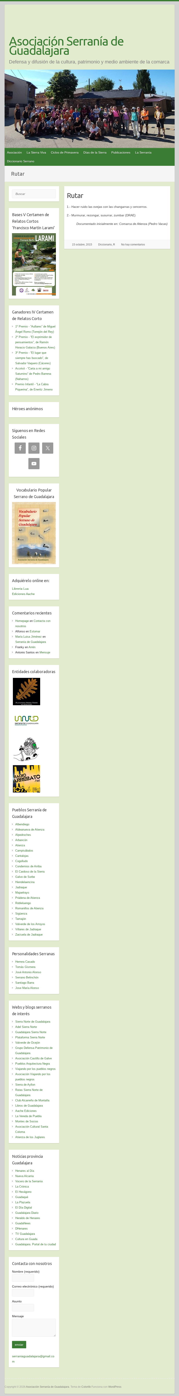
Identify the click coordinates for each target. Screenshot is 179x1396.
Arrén (32, 647)
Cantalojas (22, 855)
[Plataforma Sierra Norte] (26, 680)
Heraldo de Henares (27, 1218)
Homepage (22, 621)
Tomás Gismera (25, 967)
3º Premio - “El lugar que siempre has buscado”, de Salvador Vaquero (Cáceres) (33, 358)
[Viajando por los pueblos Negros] (26, 738)
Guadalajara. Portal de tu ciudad (35, 1244)
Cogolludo (21, 861)
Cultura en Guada (26, 1239)
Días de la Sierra (95, 152)
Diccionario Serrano (20, 161)
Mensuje (45, 652)
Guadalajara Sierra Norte (30, 1032)
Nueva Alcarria (24, 1176)
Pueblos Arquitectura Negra (32, 1063)
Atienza (20, 845)
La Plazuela (22, 1202)
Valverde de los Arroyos (30, 924)
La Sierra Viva (36, 152)
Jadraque (21, 887)
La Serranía (143, 152)
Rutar (75, 195)
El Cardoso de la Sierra (30, 871)
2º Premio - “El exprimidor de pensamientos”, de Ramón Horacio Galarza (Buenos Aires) (35, 342)
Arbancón (21, 840)
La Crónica (22, 1186)
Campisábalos (24, 850)
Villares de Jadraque (28, 929)
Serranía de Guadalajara (30, 642)
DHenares (21, 1228)
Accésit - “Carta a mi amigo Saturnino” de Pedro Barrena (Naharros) (33, 374)
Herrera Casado (25, 961)
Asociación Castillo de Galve (33, 1058)
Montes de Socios (26, 1121)
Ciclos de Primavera (65, 152)
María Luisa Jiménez (28, 636)
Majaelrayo (22, 892)
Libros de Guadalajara (29, 1105)
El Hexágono (23, 1191)
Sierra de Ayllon (25, 1084)
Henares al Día (24, 1170)
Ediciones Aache (23, 594)
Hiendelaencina (24, 882)
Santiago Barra (24, 982)
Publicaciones (120, 152)
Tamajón (20, 918)
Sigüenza (21, 913)
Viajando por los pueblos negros (35, 1069)
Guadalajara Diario (26, 1212)
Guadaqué (21, 1197)
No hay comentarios (133, 244)
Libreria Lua (20, 588)
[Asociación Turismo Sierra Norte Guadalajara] (26, 709)
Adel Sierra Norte (26, 1027)
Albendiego (22, 824)
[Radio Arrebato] (26, 768)
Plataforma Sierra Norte (30, 1037)
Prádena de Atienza (27, 897)
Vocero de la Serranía (29, 1181)
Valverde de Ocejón (27, 1042)
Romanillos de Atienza (29, 908)
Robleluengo (23, 903)
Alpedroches (23, 834)
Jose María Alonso (27, 988)
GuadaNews (23, 1223)
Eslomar (35, 631)
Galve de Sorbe (25, 876)
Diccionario (105, 244)
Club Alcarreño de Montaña (32, 1100)
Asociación (14, 152)
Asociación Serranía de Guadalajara (66, 46)
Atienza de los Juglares (30, 1137)
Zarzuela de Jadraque (29, 934)
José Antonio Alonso (28, 972)
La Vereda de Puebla (28, 1116)
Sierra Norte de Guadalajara (32, 1021)
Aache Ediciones (26, 1111)
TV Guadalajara (25, 1233)
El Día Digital (23, 1207)
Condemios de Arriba (28, 866)
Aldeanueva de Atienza (29, 829)
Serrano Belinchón (26, 977)
